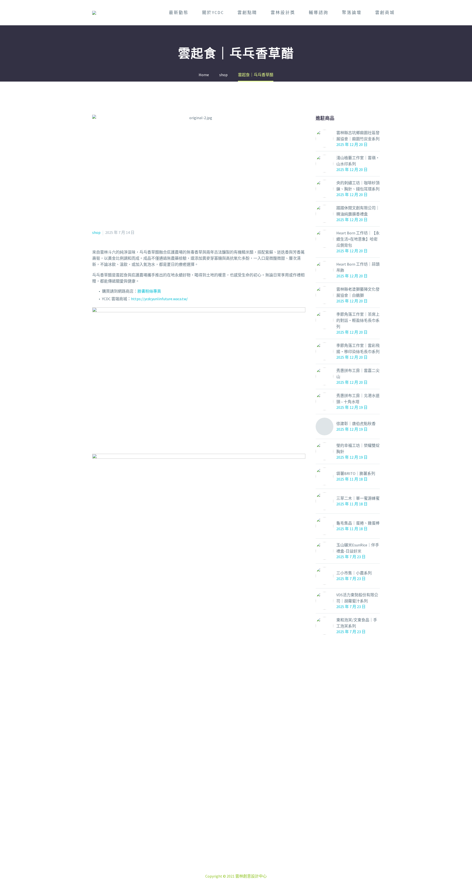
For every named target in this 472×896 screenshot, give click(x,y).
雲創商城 (385, 12)
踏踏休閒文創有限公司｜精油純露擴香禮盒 (358, 210)
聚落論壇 (352, 12)
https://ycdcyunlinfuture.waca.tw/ (159, 298)
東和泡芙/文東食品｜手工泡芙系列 (356, 622)
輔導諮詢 (318, 12)
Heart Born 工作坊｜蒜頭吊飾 (358, 267)
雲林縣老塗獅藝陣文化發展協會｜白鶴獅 (358, 292)
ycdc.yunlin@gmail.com (244, 870)
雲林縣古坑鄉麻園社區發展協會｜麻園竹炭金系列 (358, 135)
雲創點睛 (247, 12)
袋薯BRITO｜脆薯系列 (355, 473)
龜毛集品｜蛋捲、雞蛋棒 (358, 523)
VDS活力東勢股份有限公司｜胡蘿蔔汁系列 (357, 597)
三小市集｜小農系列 (354, 572)
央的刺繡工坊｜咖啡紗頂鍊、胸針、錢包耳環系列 (358, 185)
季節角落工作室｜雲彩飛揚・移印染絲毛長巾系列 (358, 348)
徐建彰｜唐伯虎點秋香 (356, 423)
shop (96, 232)
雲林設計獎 (283, 12)
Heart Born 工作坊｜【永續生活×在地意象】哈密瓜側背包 (358, 239)
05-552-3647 (242, 863)
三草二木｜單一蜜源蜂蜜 (358, 498)
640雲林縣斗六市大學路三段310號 (241, 857)
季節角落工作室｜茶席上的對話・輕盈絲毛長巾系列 (358, 320)
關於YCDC (213, 12)
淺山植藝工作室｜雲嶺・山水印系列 (358, 160)
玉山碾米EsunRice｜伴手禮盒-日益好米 (357, 548)
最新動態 (179, 12)
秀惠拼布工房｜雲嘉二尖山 (358, 373)
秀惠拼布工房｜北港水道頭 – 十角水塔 (358, 398)
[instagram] (236, 831)
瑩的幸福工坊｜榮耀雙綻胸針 (358, 448)
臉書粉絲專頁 (149, 291)
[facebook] (223, 831)
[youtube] (248, 831)
